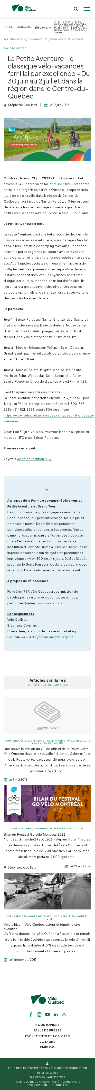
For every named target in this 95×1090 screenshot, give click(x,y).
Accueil (9, 27)
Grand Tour (53, 541)
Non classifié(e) (21, 828)
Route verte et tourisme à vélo (61, 742)
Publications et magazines (63, 741)
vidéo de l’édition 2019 (34, 459)
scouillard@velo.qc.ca (56, 637)
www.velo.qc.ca (50, 603)
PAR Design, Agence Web (47, 1077)
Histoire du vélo (49, 916)
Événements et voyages (67, 39)
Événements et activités (47, 1036)
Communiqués (38, 39)
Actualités (24, 27)
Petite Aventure (59, 184)
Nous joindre (47, 1025)
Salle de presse (15, 48)
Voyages (47, 1042)
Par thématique (43, 27)
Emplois (47, 1047)
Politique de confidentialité (37, 1081)
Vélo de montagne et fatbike (65, 917)
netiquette (59, 1084)
